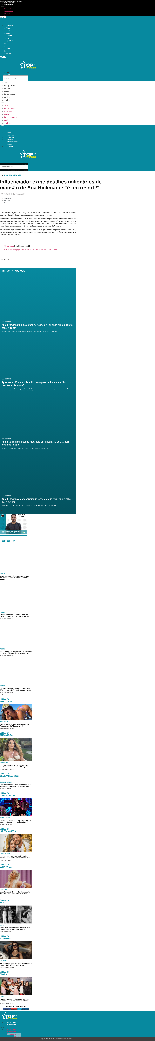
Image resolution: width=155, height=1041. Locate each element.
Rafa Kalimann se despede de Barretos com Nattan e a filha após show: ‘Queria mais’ (16, 652)
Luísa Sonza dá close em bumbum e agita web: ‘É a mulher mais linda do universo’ (15, 892)
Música (7, 97)
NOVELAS (7, 91)
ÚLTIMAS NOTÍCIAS (9, 2)
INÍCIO (6, 82)
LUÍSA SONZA (3, 889)
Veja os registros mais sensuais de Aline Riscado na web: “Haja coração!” (14, 725)
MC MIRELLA (3, 961)
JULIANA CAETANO (5, 818)
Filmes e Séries (10, 94)
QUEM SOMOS (8, 37)
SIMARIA (2, 996)
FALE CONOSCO (7, 32)
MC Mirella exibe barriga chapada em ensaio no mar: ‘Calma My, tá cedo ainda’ (16, 964)
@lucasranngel (9, 246)
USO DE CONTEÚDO (9, 4)
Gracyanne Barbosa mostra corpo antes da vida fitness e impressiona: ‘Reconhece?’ (15, 785)
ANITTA (2, 925)
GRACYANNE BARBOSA (6, 782)
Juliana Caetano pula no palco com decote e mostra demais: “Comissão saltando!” (15, 821)
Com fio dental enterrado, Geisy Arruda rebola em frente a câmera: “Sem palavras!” (15, 766)
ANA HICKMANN (12, 175)
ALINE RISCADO (4, 722)
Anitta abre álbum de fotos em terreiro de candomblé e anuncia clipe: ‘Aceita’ (15, 928)
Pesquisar (6, 72)
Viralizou (7, 100)
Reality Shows (9, 85)
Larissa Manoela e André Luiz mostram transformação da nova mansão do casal (15, 615)
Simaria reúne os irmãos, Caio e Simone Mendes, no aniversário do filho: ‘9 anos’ (14, 1000)
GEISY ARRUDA (4, 762)
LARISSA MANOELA (5, 853)
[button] (31, 7)
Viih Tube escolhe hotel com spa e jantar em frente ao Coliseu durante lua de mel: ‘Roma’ (14, 577)
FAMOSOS (8, 88)
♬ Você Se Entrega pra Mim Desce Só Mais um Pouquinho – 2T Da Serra (30, 250)
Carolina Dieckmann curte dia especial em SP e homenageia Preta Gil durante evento (15, 689)
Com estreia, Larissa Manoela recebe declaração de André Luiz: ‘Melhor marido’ (15, 857)
